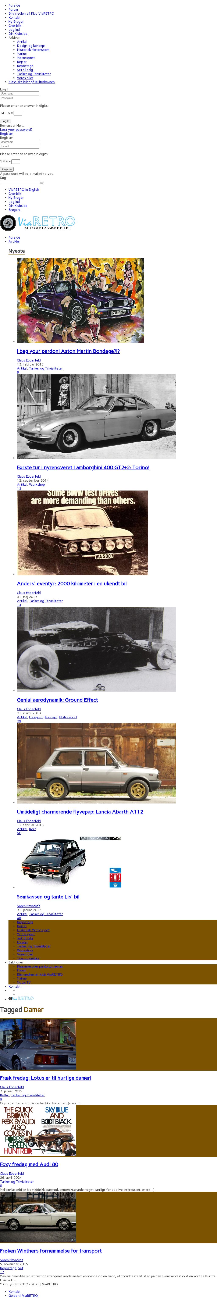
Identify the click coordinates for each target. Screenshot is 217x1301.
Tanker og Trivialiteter (34, 74)
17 (2, 1272)
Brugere (14, 210)
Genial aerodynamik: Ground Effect (57, 700)
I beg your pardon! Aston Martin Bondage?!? (68, 351)
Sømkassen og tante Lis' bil (48, 897)
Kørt (32, 829)
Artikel (22, 42)
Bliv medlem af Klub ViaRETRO (31, 13)
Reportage (25, 66)
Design (22, 942)
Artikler (14, 241)
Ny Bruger (16, 21)
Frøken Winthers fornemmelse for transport (51, 1251)
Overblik (14, 26)
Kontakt (14, 17)
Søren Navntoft (28, 906)
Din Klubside (17, 34)
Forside (14, 5)
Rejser (22, 62)
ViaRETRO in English (23, 190)
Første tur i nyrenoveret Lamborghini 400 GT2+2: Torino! (83, 467)
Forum (13, 9)
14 (19, 605)
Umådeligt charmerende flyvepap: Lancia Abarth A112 (80, 812)
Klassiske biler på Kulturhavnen (31, 82)
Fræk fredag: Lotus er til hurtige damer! (45, 1078)
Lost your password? (16, 130)
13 (19, 488)
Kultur (4, 1095)
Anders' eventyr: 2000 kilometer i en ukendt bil (72, 583)
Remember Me (10, 126)
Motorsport (26, 58)
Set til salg (25, 70)
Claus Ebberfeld (29, 360)
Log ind (14, 30)
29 (19, 721)
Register (6, 134)
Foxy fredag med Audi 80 (29, 1164)
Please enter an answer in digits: (24, 106)
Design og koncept (31, 46)
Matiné (22, 54)
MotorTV (24, 982)
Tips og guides (28, 958)
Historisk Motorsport (33, 50)
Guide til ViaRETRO (23, 1296)
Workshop (37, 484)
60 (19, 833)
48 (19, 918)
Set (20, 1268)
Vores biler (25, 78)
